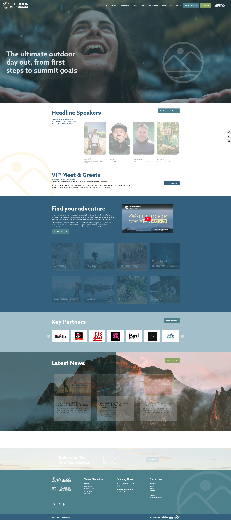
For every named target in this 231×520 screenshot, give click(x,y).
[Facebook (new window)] (59, 504)
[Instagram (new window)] (54, 504)
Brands (143, 5)
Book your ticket (171, 183)
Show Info (113, 5)
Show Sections (125, 5)
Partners (164, 5)
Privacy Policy (55, 517)
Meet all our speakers (167, 111)
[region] (115, 51)
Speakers (135, 5)
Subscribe (151, 457)
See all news (171, 360)
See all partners (171, 320)
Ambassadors (154, 493)
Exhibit (204, 5)
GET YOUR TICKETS (60, 232)
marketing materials (156, 497)
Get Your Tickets (190, 5)
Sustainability (66, 517)
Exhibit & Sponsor (153, 5)
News (171, 5)
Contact (178, 5)
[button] (48, 336)
